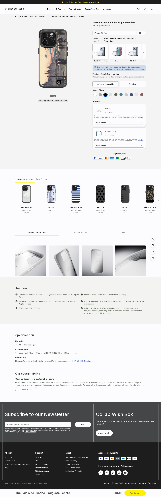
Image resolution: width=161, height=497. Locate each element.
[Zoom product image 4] (130, 260)
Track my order (41, 468)
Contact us (39, 474)
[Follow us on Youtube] (125, 472)
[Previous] (95, 52)
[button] (141, 33)
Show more (140, 69)
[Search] (152, 9)
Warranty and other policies (77, 457)
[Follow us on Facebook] (107, 472)
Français (127, 483)
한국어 (154, 483)
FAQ (36, 461)
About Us (107, 9)
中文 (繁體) (114, 483)
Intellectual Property (74, 471)
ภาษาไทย (148, 483)
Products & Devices (56, 9)
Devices (38, 457)
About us (8, 457)
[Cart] (138, 9)
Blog (6, 468)
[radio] (95, 94)
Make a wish (103, 433)
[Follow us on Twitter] (119, 472)
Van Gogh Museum (101, 25)
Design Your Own (92, 9)
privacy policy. (30, 432)
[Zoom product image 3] (97, 260)
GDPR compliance (73, 468)
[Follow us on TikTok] (113, 472)
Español (141, 483)
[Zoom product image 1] (30, 260)
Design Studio (74, 9)
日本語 (121, 483)
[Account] (145, 9)
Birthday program (42, 471)
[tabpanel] (80, 319)
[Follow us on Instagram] (100, 472)
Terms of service (72, 464)
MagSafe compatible (105, 84)
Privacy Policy (71, 461)
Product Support (42, 464)
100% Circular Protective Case (17, 464)
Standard (132, 84)
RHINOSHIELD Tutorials (81, 361)
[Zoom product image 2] (64, 260)
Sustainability (10, 461)
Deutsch (134, 483)
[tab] (25, 179)
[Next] (143, 52)
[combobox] (119, 122)
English (106, 483)
